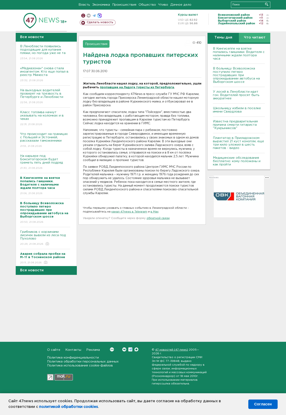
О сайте (53, 349)
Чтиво (163, 4)
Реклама (93, 349)
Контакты (73, 349)
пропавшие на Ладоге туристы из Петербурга (137, 87)
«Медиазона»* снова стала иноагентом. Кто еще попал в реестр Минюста (44, 74)
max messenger (100, 16)
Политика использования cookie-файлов (80, 365)
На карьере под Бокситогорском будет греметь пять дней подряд (41, 162)
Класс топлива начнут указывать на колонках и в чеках (42, 118)
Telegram (130, 349)
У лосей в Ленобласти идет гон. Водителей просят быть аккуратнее (236, 95)
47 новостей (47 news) (171, 350)
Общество (147, 4)
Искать (266, 4)
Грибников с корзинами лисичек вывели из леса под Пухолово (43, 238)
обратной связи (158, 218)
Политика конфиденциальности (73, 357)
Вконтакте (124, 349)
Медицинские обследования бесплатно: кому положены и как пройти (236, 161)
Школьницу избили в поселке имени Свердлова (237, 110)
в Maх (154, 212)
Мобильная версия (83, 16)
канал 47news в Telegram (129, 212)
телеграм (94, 16)
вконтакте (89, 16)
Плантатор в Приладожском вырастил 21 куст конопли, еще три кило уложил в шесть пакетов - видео (238, 143)
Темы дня (223, 37)
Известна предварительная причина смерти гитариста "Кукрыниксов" (235, 124)
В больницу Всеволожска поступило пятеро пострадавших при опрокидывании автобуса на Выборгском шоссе (236, 75)
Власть (84, 4)
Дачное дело (180, 4)
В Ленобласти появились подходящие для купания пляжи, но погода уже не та (43, 52)
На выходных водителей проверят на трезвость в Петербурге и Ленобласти (41, 96)
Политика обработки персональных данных (83, 361)
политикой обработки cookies (68, 407)
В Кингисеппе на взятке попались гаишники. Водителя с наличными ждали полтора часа (239, 53)
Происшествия (124, 4)
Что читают (254, 37)
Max (136, 349)
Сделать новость (100, 22)
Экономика (101, 4)
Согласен (263, 404)
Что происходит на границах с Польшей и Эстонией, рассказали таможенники (44, 140)
